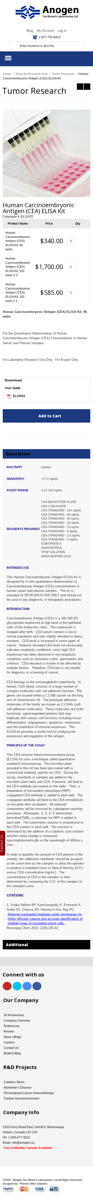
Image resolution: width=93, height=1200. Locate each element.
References (11, 1026)
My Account (45, 31)
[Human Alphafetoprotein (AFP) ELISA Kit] (80, 86)
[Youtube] (7, 986)
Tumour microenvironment (21, 1098)
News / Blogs (12, 1037)
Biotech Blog (12, 1053)
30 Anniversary (14, 1015)
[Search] (13, 45)
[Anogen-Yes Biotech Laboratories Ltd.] (46, 12)
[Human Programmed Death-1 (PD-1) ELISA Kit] (87, 86)
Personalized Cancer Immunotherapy (29, 1093)
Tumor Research (63, 74)
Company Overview (17, 1020)
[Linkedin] (27, 986)
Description (18, 454)
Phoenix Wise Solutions (34, 1183)
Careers (9, 1042)
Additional (17, 944)
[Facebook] (36, 986)
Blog (30, 31)
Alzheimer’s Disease (17, 1087)
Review (9, 1031)
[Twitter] (17, 986)
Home (7, 74)
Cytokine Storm (14, 1082)
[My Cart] (85, 58)
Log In (62, 31)
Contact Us (11, 1048)
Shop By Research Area (31, 74)
